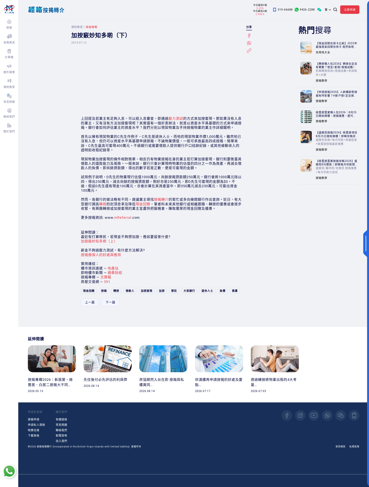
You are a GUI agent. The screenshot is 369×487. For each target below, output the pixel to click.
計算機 (9, 57)
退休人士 (207, 290)
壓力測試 (176, 119)
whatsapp (327, 415)
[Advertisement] (161, 84)
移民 (174, 290)
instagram (300, 415)
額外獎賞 (9, 72)
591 (107, 282)
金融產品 (9, 42)
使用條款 (341, 446)
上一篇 (90, 302)
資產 (235, 290)
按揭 (9, 27)
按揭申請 (33, 419)
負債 (222, 290)
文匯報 (105, 277)
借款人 (130, 290)
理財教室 (9, 86)
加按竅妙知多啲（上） (99, 241)
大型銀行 (189, 290)
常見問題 (9, 101)
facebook (287, 415)
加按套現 (146, 290)
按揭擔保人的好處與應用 (101, 255)
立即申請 (350, 9)
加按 (162, 290)
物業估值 (33, 430)
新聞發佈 (61, 435)
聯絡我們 (9, 116)
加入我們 (61, 440)
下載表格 (33, 435)
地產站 (113, 268)
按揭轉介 (161, 199)
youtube (313, 415)
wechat (340, 415)
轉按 (102, 204)
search (335, 10)
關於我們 (9, 131)
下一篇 (110, 302)
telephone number (354, 415)
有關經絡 (61, 419)
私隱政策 (354, 446)
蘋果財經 (115, 273)
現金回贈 (143, 204)
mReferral (122, 218)
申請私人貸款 (36, 424)
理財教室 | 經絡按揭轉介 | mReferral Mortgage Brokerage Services (9, 9)
